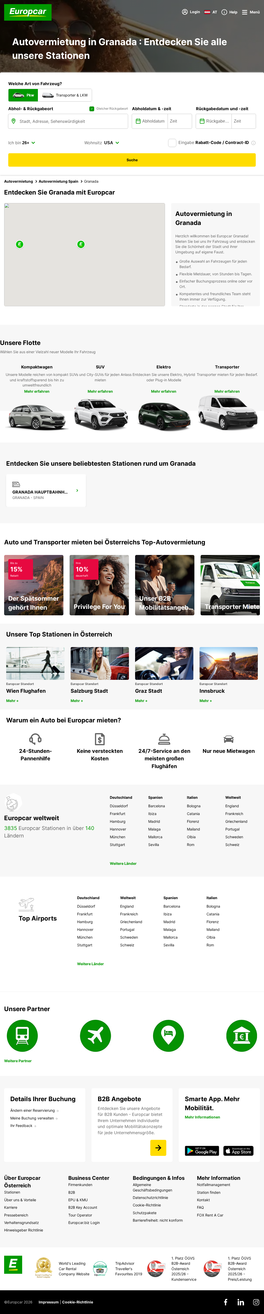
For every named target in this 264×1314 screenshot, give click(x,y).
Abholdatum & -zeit (151, 108)
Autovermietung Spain (58, 181)
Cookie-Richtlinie (77, 1302)
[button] (81, 244)
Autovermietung (18, 181)
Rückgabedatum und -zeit (222, 108)
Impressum (49, 1302)
